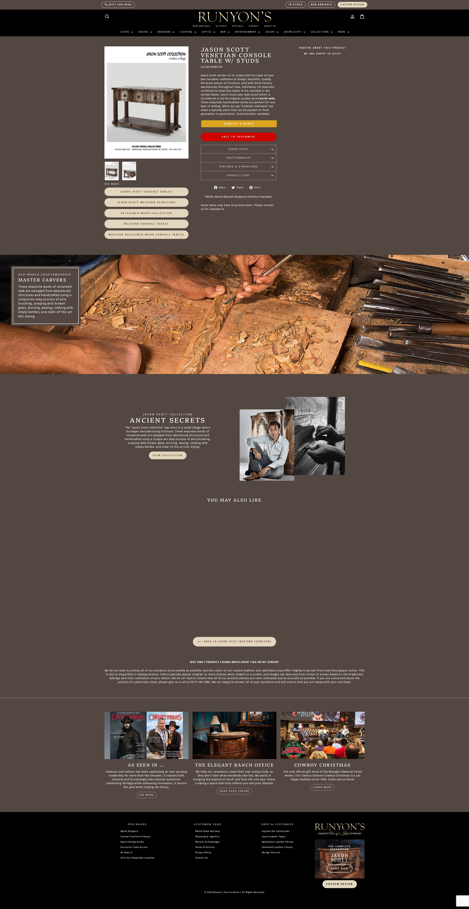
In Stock (295, 4)
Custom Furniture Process (136, 836)
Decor (270, 32)
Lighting (187, 32)
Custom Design (352, 4)
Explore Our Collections (276, 831)
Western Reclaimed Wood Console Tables (146, 234)
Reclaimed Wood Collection (146, 213)
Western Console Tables (146, 223)
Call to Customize (238, 136)
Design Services (271, 852)
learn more (322, 787)
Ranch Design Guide (132, 841)
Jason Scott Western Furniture (146, 202)
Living (125, 32)
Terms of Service (205, 847)
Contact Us (201, 857)
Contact (254, 26)
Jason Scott (293, 32)
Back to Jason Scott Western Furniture (237, 641)
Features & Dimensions (238, 166)
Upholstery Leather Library (278, 841)
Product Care (238, 175)
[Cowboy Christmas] (322, 735)
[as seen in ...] (146, 735)
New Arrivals (321, 4)
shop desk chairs (234, 791)
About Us (270, 26)
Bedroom (164, 32)
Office (207, 32)
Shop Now (339, 868)
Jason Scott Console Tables (146, 191)
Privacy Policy (203, 852)
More (342, 32)
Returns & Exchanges (207, 841)
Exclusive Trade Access (134, 847)
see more (146, 795)
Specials (237, 26)
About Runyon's (130, 831)
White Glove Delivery (207, 831)
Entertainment (246, 32)
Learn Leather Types (273, 836)
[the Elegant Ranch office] (235, 735)
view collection (168, 455)
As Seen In (127, 852)
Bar (224, 32)
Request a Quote (239, 123)
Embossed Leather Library (277, 847)
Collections (320, 32)
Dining (144, 32)
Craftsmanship (238, 158)
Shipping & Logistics (207, 836)
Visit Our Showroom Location (137, 857)
